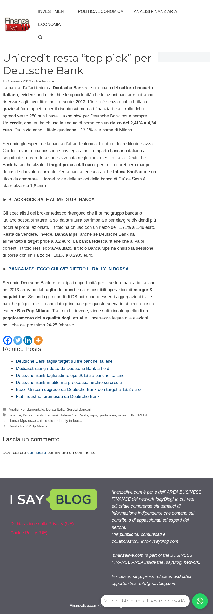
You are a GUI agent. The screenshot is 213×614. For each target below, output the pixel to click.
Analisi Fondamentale (26, 409)
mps (93, 415)
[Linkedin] (27, 340)
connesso (36, 452)
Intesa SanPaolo (74, 415)
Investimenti (53, 11)
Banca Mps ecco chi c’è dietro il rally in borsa (45, 420)
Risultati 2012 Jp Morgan (29, 426)
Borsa (27, 415)
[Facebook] (7, 340)
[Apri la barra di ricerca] (40, 37)
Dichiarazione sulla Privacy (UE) (42, 523)
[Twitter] (17, 340)
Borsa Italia (55, 409)
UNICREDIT (139, 415)
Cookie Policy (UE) (29, 532)
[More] (38, 340)
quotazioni (107, 415)
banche (15, 415)
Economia (49, 24)
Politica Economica (100, 11)
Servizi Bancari (79, 409)
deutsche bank (47, 415)
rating (122, 415)
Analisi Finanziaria (155, 11)
